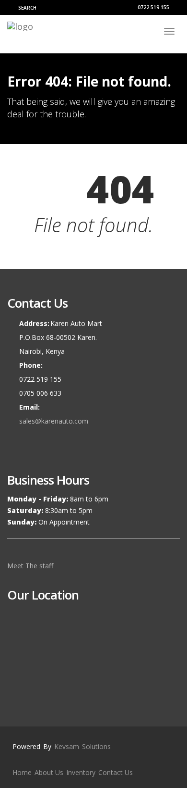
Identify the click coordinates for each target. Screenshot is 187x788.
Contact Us (115, 772)
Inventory (80, 772)
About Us (49, 772)
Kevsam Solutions (82, 746)
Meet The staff (31, 565)
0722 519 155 (152, 7)
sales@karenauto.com (53, 420)
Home (22, 772)
